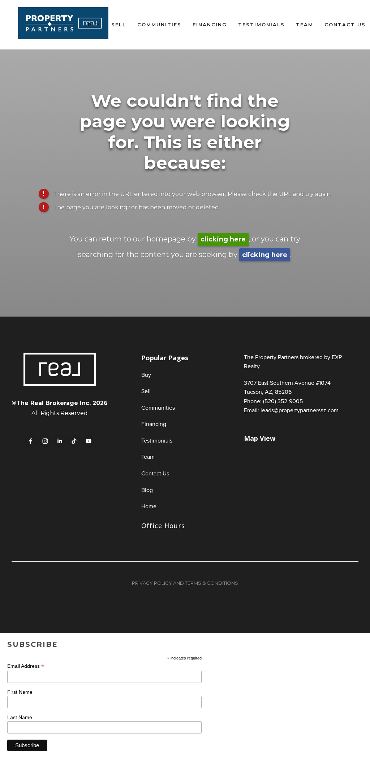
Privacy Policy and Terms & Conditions (185, 583)
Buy (94, 24)
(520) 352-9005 (283, 401)
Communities (159, 24)
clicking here (223, 239)
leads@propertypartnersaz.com (300, 410)
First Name (20, 692)
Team (304, 24)
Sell (118, 24)
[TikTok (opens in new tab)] (74, 441)
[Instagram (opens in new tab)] (45, 441)
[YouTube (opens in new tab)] (88, 441)
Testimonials (261, 24)
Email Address (25, 666)
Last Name (19, 717)
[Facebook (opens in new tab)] (30, 441)
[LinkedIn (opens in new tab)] (59, 441)
